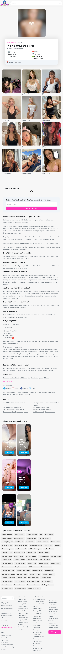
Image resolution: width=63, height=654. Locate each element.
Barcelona (6, 378)
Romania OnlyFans (19, 585)
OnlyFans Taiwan (46, 577)
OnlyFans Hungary (20, 563)
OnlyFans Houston (7, 563)
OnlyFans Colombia (43, 552)
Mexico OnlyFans (55, 542)
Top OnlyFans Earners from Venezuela (14, 403)
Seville (36, 378)
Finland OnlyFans (31, 538)
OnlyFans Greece (45, 560)
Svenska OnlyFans (20, 588)
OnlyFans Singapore (48, 574)
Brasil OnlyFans (49, 534)
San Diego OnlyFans (47, 585)
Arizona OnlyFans (7, 534)
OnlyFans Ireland (43, 563)
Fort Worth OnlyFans (45, 538)
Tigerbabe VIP (23, 511)
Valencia (46, 378)
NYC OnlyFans (48, 545)
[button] (7, 388)
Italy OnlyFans (30, 542)
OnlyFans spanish (33, 577)
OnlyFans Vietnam (47, 581)
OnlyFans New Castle (8, 570)
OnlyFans (57, 545)
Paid (29, 378)
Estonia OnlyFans (19, 538)
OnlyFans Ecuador (31, 556)
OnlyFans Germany (19, 560)
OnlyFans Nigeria (37, 570)
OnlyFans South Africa (8, 577)
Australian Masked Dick (9, 513)
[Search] (60, 3)
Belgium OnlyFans (32, 534)
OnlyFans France (7, 560)
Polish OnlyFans (6, 585)
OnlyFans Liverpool (20, 567)
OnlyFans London (34, 567)
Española (12, 378)
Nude (25, 378)
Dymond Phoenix (22, 478)
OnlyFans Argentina (7, 549)
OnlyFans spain (11, 42)
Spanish (41, 378)
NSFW (21, 378)
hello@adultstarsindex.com (8, 627)
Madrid (17, 378)
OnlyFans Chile (31, 552)
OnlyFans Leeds (55, 563)
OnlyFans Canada (7, 552)
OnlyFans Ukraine (20, 581)
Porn (32, 378)
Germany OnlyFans (7, 542)
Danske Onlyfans (7, 538)
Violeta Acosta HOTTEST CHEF (22, 442)
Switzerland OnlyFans (34, 588)
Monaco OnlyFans (7, 545)
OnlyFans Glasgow (32, 560)
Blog (40, 534)
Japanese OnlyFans (42, 542)
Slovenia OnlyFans (7, 588)
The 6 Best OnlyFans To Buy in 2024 (13, 409)
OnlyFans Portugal (35, 574)
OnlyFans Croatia (7, 556)
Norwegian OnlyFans (36, 545)
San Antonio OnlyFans (33, 585)
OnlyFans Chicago (19, 552)
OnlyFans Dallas (18, 556)
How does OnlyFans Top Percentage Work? (15, 412)
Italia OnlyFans (19, 542)
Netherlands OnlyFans (21, 545)
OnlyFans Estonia (44, 556)
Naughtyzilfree (9, 443)
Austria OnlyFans (19, 534)
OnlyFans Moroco (46, 567)
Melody (7, 482)
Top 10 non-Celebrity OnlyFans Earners (44, 412)
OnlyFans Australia (21, 549)
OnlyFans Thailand (7, 581)
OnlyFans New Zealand (23, 570)
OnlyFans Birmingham (35, 549)
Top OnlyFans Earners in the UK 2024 (13, 407)
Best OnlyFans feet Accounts (41, 407)
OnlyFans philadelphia (8, 574)
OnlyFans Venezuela (33, 581)
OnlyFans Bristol (48, 549)
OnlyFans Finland (56, 556)
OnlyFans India (32, 563)
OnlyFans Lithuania (7, 567)
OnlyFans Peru (49, 570)
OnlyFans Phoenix (22, 574)
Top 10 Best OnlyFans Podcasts (42, 409)
